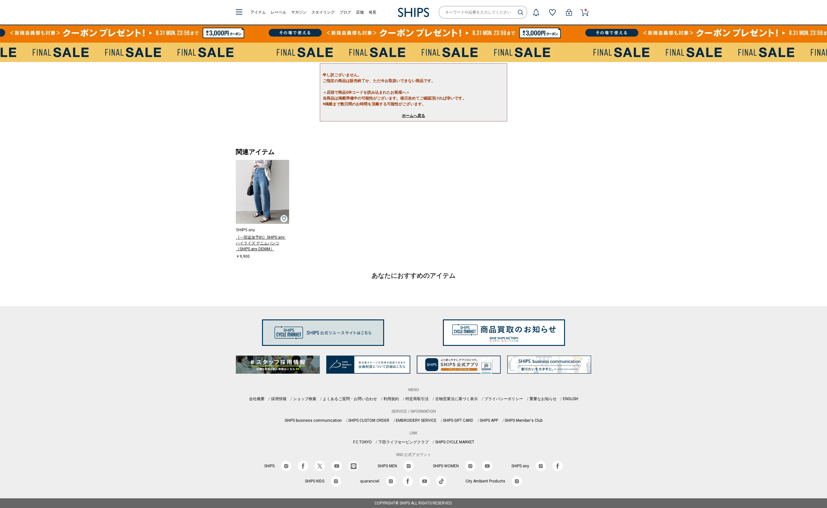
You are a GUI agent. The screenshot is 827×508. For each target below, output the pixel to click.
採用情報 (279, 399)
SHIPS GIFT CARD (458, 420)
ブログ (345, 12)
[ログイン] (569, 12)
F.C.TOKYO (362, 442)
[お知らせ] (536, 12)
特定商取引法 (417, 399)
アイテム (258, 12)
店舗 (360, 12)
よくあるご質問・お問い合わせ (350, 399)
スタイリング (323, 12)
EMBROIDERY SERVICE (416, 420)
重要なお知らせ (543, 399)
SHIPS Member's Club (523, 420)
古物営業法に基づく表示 (456, 399)
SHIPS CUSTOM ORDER (368, 420)
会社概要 (257, 399)
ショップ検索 (304, 399)
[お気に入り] (552, 12)
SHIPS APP (489, 420)
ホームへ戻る (413, 115)
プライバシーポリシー (503, 399)
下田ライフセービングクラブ (403, 442)
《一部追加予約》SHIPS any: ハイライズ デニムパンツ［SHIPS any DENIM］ (261, 243)
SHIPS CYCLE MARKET (454, 442)
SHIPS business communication (313, 420)
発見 (372, 12)
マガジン (299, 12)
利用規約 (391, 399)
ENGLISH (570, 399)
